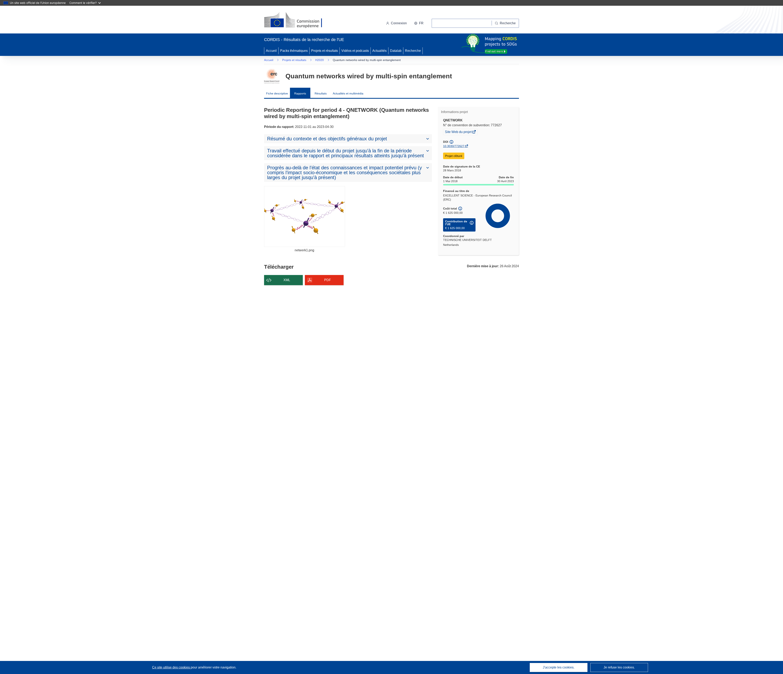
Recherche (413, 50)
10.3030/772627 (453, 146)
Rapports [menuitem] (300, 93)
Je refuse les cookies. (619, 667)
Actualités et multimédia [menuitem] (348, 93)
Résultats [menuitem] (321, 93)
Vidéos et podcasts (355, 50)
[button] (419, 23)
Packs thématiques (294, 50)
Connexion (399, 23)
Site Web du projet (458, 132)
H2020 (319, 60)
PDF (327, 280)
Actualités (379, 50)
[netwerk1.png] (304, 216)
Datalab (395, 50)
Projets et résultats (324, 50)
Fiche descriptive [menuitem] (277, 93)
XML (286, 280)
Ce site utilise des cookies (171, 667)
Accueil (271, 50)
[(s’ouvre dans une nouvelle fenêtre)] (297, 20)
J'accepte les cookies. (558, 667)
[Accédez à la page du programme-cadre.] (271, 76)
